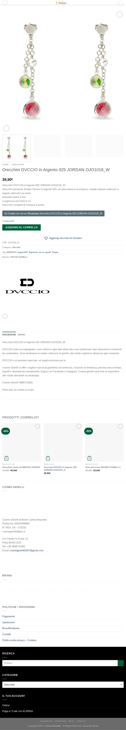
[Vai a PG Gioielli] (48, 596)
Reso (71, 721)
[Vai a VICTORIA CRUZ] (99, 596)
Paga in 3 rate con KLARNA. (17, 711)
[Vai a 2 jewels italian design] (6, 587)
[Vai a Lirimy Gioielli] (6, 596)
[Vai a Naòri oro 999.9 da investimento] (23, 596)
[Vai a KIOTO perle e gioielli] (107, 587)
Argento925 (23, 252)
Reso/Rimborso (10, 628)
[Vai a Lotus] (14, 596)
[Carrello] (120, 3)
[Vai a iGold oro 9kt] (99, 587)
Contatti (6, 634)
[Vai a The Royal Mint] (74, 596)
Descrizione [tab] (9, 335)
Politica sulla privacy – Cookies (19, 640)
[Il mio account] (114, 3)
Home (5, 164)
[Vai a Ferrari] (74, 587)
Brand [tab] (21, 335)
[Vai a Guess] (90, 587)
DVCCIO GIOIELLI (19, 257)
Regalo (55, 252)
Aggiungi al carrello (21, 227)
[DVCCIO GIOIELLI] (27, 289)
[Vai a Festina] (82, 587)
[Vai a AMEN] (14, 587)
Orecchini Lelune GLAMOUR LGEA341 (21, 467)
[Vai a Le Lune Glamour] (116, 587)
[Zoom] (6, 128)
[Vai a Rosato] (57, 596)
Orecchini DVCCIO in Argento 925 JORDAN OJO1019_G (60, 468)
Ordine (6, 705)
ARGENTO (11, 252)
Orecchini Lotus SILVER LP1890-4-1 (103, 467)
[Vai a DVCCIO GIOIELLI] (65, 587)
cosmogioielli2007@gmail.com (26, 550)
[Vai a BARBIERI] (23, 587)
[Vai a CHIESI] (48, 587)
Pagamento (8, 616)
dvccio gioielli (45, 252)
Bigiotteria (33, 252)
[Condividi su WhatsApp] (5, 316)
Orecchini (18, 164)
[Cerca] (5, 2)
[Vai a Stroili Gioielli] (65, 596)
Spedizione (8, 622)
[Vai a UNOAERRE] (90, 596)
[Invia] (121, 663)
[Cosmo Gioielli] (60, 2)
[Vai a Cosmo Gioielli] (57, 587)
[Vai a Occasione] (31, 596)
